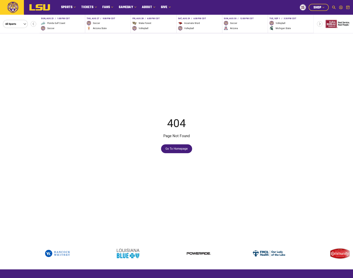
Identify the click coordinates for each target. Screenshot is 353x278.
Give (164, 7)
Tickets (87, 7)
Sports (66, 7)
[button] (33, 24)
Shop (321, 8)
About (147, 7)
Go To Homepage (176, 148)
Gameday (126, 7)
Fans (106, 7)
